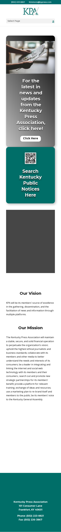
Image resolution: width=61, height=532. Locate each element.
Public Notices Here (30, 189)
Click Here (30, 138)
